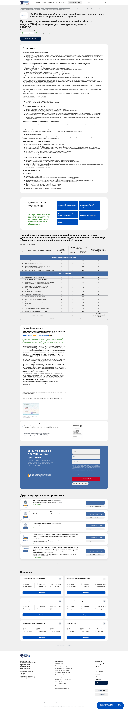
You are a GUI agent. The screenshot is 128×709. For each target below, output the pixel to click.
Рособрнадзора (45, 433)
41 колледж (42, 584)
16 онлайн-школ (101, 584)
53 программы (42, 631)
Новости (97, 669)
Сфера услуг (58, 681)
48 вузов (27, 606)
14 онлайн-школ (56, 584)
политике (109, 706)
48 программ (42, 586)
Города (97, 666)
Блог (96, 676)
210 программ (56, 586)
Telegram (99, 690)
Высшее (44, 2)
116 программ (100, 609)
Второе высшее (52, 2)
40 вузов (71, 584)
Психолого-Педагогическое (62, 672)
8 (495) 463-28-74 (25, 666)
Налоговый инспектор (75, 601)
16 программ (72, 609)
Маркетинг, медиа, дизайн (62, 670)
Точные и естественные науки (63, 686)
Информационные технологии (63, 668)
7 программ (72, 631)
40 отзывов (25, 540)
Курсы (84, 2)
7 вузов (71, 628)
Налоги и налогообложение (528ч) (43, 512)
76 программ (72, 586)
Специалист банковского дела (34, 623)
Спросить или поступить (30, 38)
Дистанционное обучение (26, 8)
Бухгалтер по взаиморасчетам (34, 578)
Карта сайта (98, 661)
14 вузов (71, 606)
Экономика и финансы (64, 8)
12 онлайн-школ (101, 606)
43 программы (28, 631)
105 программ (28, 609)
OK (118, 705)
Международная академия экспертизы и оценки (44, 502)
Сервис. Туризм (59, 677)
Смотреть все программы (64, 563)
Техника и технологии (61, 683)
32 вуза (27, 628)
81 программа (28, 586)
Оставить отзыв (101, 682)
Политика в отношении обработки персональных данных (56, 702)
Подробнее (42, 592)
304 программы (101, 586)
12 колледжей (86, 628)
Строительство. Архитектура (63, 679)
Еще (89, 2)
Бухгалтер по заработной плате (78, 578)
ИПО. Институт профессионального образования (45, 513)
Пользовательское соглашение (77, 702)
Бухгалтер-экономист (30, 601)
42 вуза (27, 584)
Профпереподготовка (75, 2)
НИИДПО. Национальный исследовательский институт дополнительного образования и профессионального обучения (67, 15)
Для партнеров (99, 671)
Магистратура (63, 2)
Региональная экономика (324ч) (42, 523)
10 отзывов (25, 518)
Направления (59, 661)
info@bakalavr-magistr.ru (26, 671)
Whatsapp (100, 694)
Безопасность (59, 663)
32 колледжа (41, 628)
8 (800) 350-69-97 (25, 665)
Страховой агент (73, 623)
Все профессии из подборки (64, 645)
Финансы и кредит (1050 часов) (42, 500)
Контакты (97, 674)
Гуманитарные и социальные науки (65, 666)
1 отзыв (25, 507)
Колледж (37, 2)
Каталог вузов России (101, 664)
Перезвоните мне (86, 478)
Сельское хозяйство (60, 674)
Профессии (98, 679)
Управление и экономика (51, 8)
